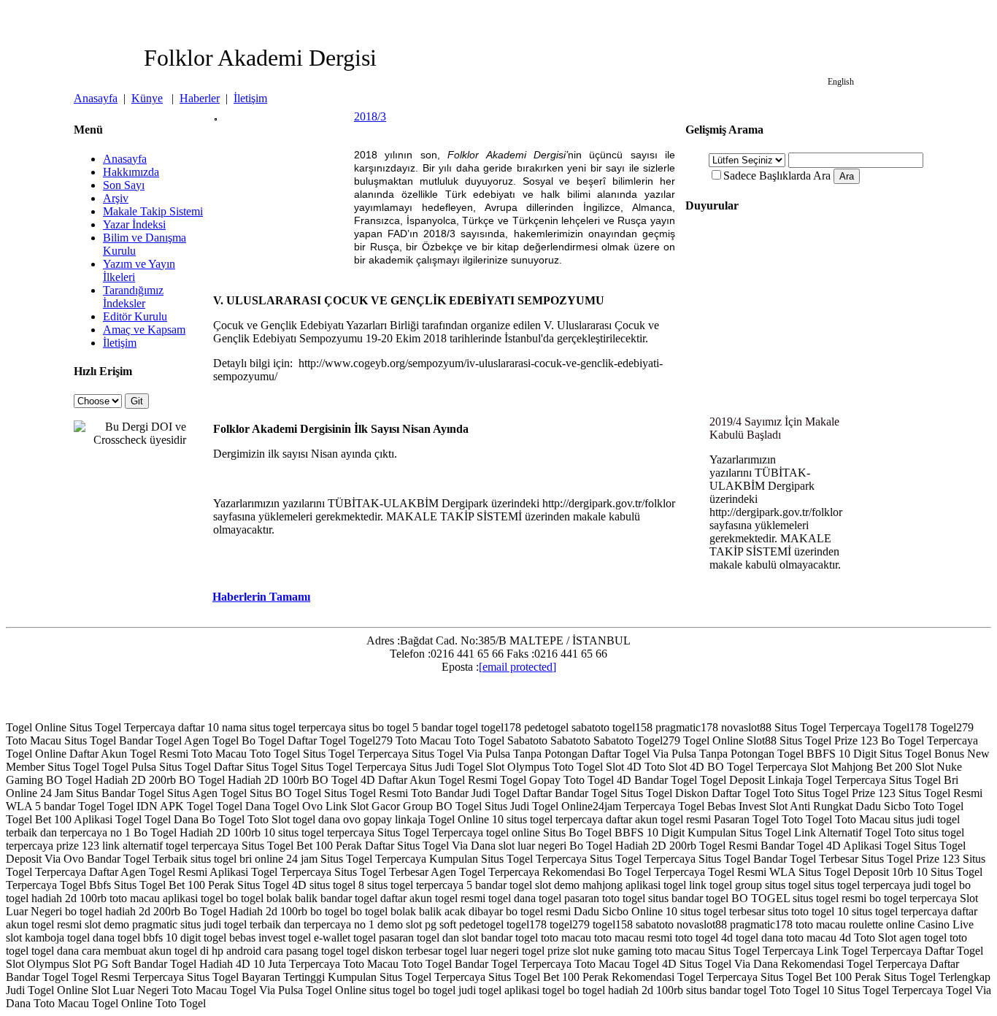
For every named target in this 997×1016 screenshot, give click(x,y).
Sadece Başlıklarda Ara (777, 175)
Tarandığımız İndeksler (133, 296)
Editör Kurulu (135, 316)
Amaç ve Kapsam (144, 329)
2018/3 (370, 116)
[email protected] (517, 667)
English (841, 82)
